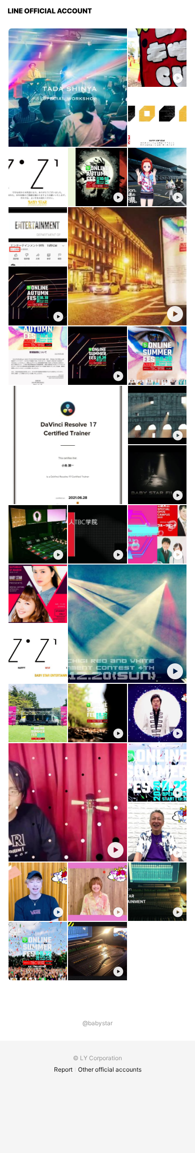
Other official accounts (110, 1069)
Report (63, 1069)
